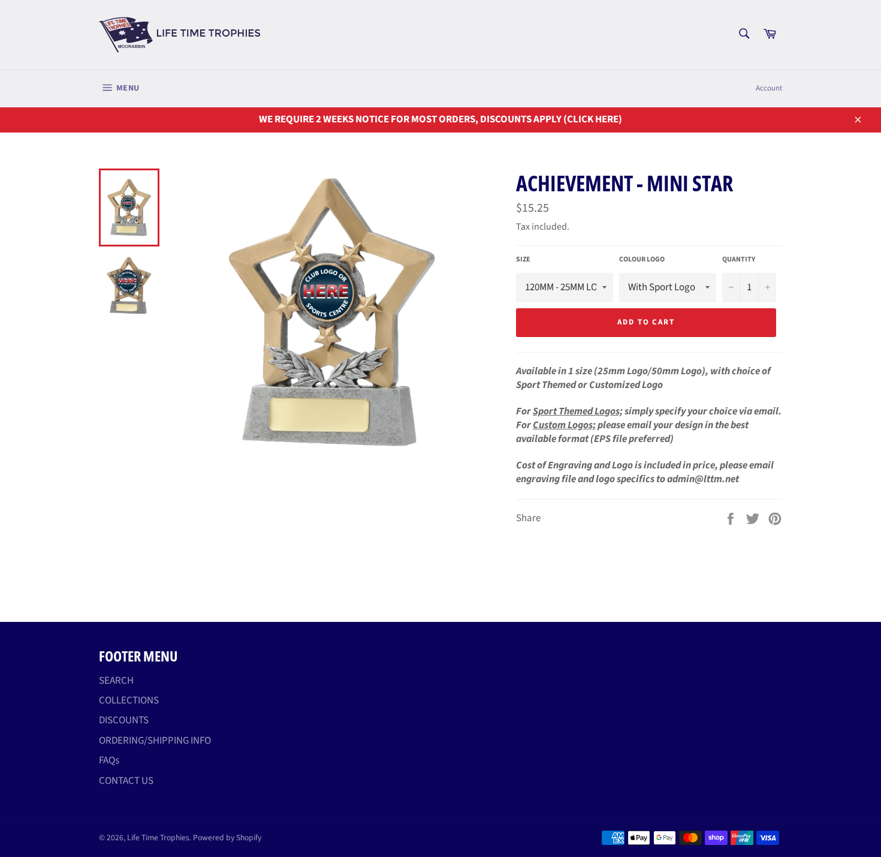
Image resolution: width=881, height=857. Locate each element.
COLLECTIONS (129, 700)
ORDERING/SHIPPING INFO (155, 740)
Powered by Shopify (227, 837)
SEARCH (116, 680)
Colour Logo (642, 259)
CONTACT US (126, 781)
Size (523, 259)
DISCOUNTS (124, 720)
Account (769, 88)
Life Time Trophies (158, 837)
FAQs (109, 760)
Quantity (738, 259)
